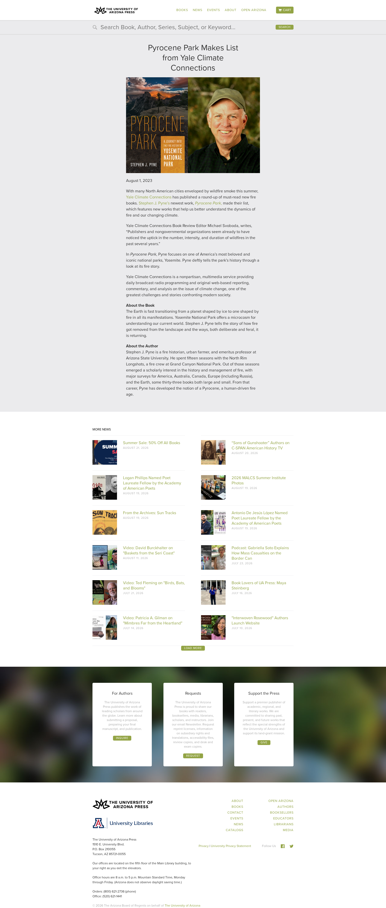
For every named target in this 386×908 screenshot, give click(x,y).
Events (213, 10)
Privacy (204, 846)
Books (182, 10)
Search (285, 27)
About (230, 10)
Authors (285, 806)
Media (288, 830)
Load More (193, 648)
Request (193, 756)
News (197, 10)
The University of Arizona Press (116, 10)
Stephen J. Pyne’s (154, 203)
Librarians (284, 824)
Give (264, 742)
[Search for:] (193, 28)
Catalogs (234, 830)
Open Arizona (253, 10)
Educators (283, 818)
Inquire (122, 738)
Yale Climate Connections (148, 197)
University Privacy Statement (231, 846)
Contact (235, 812)
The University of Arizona (182, 905)
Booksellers (282, 812)
